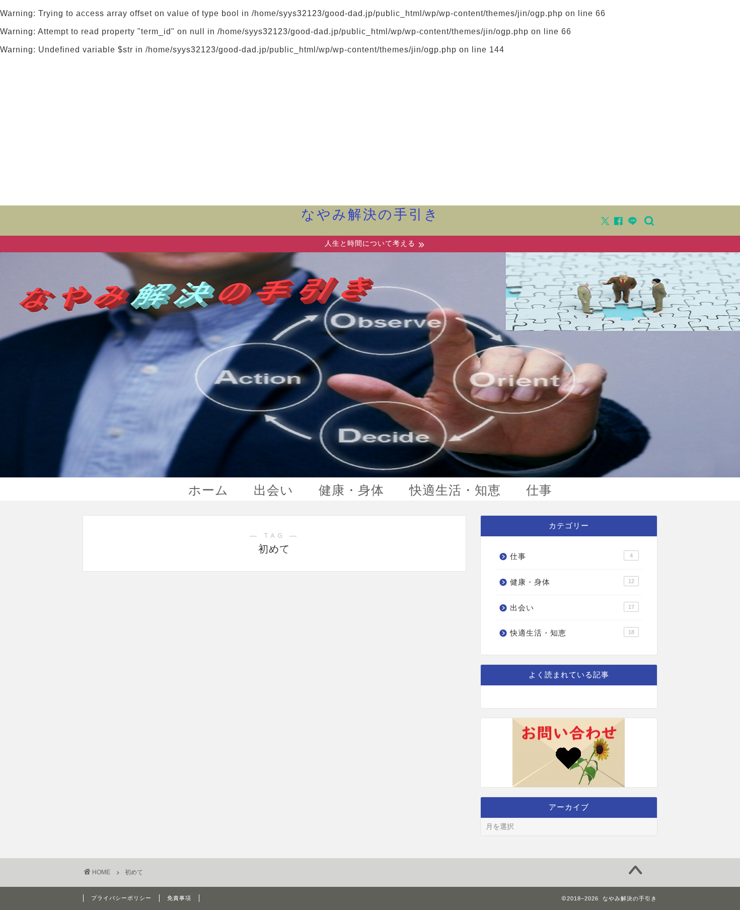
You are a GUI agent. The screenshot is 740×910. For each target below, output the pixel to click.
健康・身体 (351, 490)
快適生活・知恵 (455, 490)
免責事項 (179, 898)
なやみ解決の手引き (370, 214)
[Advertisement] (370, 129)
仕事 (539, 490)
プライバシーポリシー (121, 898)
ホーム (208, 490)
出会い (273, 490)
